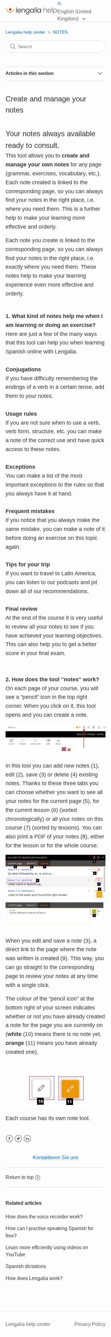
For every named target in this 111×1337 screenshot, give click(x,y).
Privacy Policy (89, 1324)
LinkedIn (27, 1139)
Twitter (18, 1139)
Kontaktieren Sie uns (55, 1157)
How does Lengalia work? (34, 1278)
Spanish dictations (26, 1266)
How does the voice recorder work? (44, 1216)
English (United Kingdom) (74, 15)
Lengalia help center (25, 32)
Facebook (9, 1139)
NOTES (60, 32)
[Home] (31, 14)
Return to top (20, 1177)
